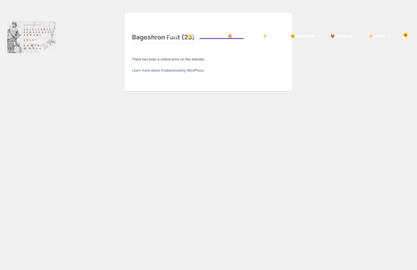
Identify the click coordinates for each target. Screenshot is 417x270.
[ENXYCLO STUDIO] (31, 36)
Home (172, 36)
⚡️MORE (376, 36)
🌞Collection (302, 36)
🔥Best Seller (240, 36)
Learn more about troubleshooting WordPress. (168, 70)
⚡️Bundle (272, 36)
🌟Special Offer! (202, 36)
